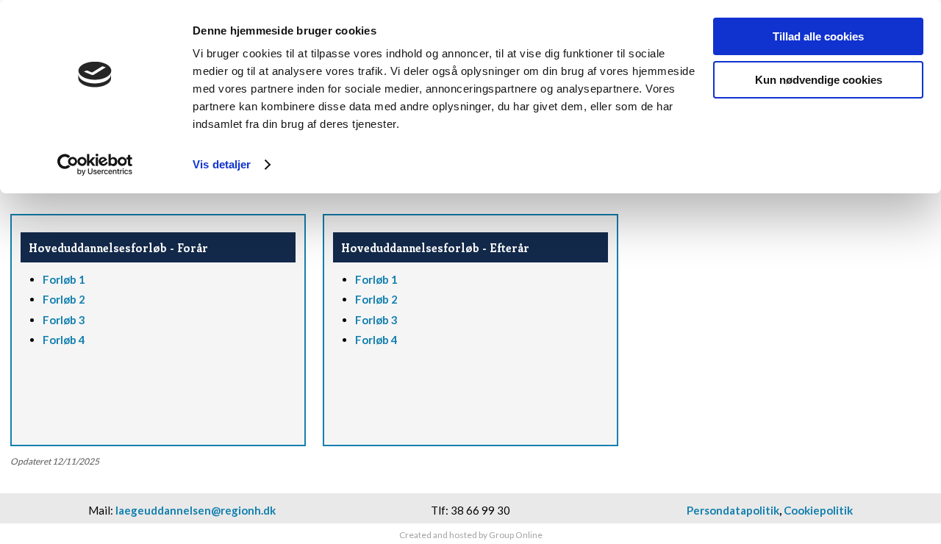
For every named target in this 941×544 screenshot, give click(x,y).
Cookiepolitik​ (818, 510)
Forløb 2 (64, 299)
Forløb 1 (64, 279)
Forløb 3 (64, 319)
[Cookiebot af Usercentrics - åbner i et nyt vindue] (95, 165)
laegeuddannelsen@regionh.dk (195, 510)
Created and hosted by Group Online (471, 534)
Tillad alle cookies (818, 36)
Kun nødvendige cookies (818, 80)
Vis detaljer (222, 164)
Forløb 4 (64, 339)
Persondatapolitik (733, 510)
